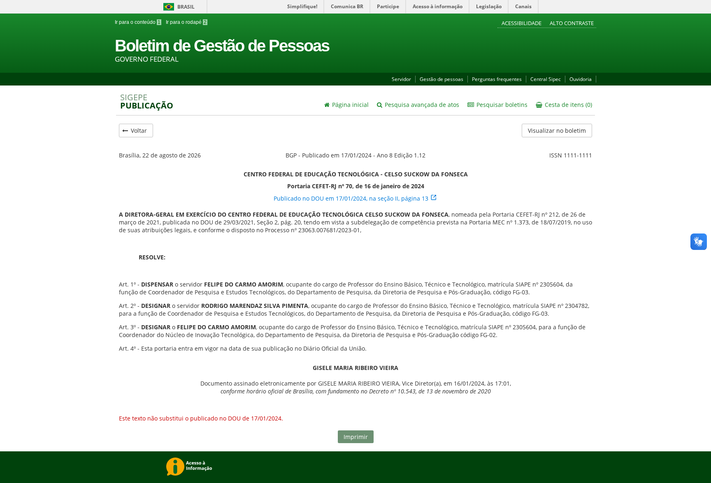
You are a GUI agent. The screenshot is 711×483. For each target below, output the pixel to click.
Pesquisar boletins (501, 105)
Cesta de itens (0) (567, 105)
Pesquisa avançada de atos (421, 105)
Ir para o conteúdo (137, 22)
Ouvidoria (580, 79)
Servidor (401, 79)
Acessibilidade (522, 23)
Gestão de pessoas (441, 79)
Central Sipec (545, 79)
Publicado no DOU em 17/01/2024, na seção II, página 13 (352, 198)
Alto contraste (572, 23)
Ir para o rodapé (186, 22)
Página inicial (349, 105)
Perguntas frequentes (497, 79)
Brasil (177, 6)
